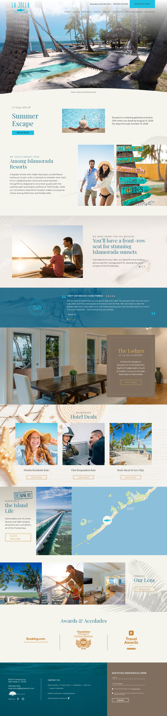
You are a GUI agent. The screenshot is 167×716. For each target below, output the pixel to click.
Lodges (76, 12)
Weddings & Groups (133, 12)
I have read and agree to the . (127, 688)
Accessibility (77, 685)
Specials (106, 12)
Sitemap (87, 685)
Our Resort (118, 12)
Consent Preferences (56, 688)
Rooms (67, 12)
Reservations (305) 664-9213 (100, 4)
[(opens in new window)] (16, 693)
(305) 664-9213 (14, 686)
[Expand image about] (21, 583)
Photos (97, 12)
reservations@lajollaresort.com (21, 688)
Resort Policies (53, 685)
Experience (86, 12)
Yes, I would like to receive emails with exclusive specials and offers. (128, 694)
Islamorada (150, 12)
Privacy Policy (65, 685)
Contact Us (54, 680)
